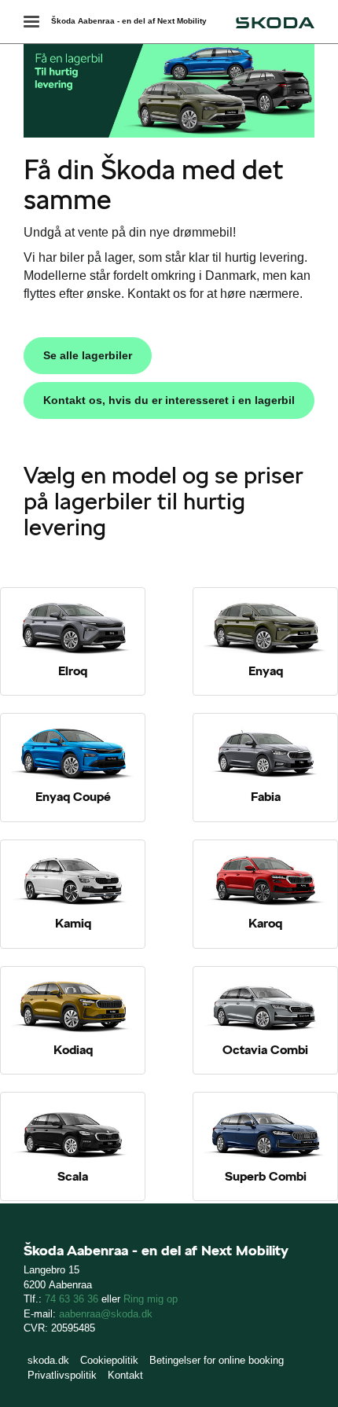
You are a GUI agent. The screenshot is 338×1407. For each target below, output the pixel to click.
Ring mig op (150, 1299)
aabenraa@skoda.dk (105, 1314)
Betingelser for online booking (216, 1360)
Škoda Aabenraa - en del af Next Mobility (129, 21)
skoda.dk (48, 1360)
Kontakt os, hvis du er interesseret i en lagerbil (169, 400)
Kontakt (125, 1375)
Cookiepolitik (109, 1360)
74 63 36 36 (71, 1299)
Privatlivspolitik (62, 1375)
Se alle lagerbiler (87, 355)
